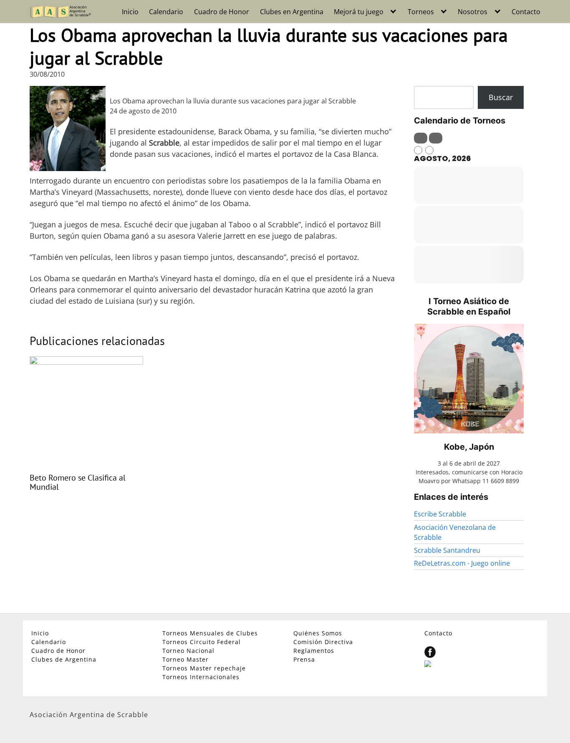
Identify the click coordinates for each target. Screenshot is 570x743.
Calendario (166, 12)
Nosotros (472, 12)
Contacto (526, 12)
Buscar (501, 97)
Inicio (130, 12)
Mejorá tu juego (358, 12)
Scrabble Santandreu (447, 550)
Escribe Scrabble (440, 514)
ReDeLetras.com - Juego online (462, 563)
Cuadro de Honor (221, 12)
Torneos (421, 12)
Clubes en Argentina (291, 12)
